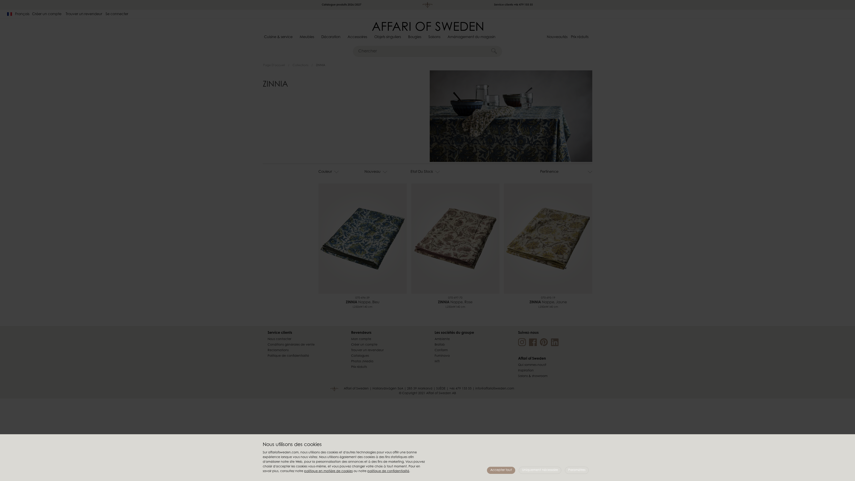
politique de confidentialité (388, 471)
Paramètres (576, 470)
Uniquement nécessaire (540, 470)
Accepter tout (501, 470)
